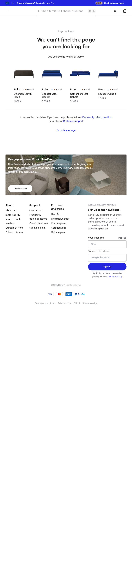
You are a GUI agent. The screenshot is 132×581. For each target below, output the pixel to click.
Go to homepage (66, 130)
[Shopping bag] (125, 11)
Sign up (39, 3)
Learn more (20, 188)
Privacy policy (115, 276)
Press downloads (60, 218)
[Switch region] (10, 3)
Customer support (73, 121)
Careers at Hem (14, 227)
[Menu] (7, 11)
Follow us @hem (14, 232)
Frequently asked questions (97, 117)
